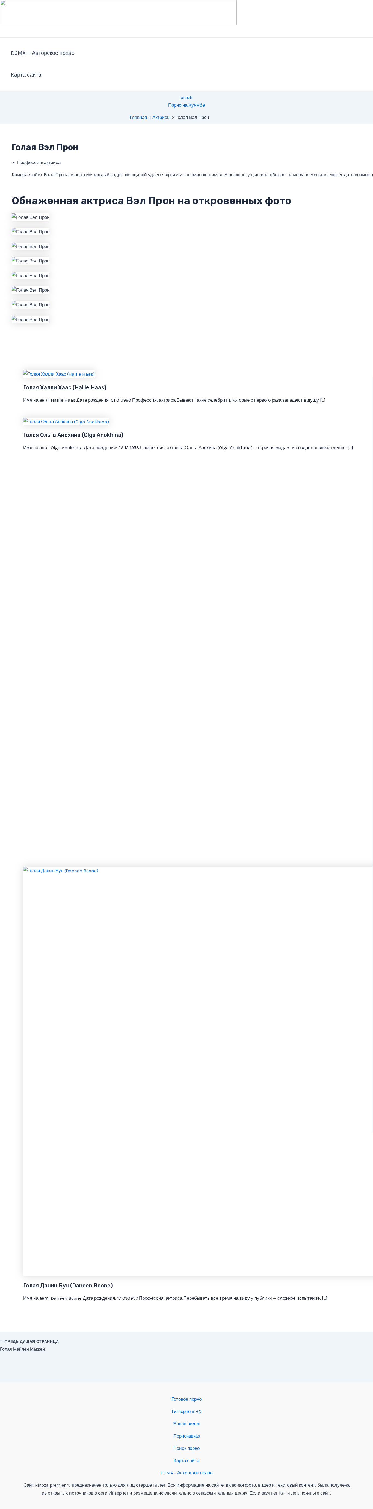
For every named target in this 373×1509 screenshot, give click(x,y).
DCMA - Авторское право (186, 1472)
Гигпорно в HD (187, 1411)
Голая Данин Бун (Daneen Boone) (68, 1285)
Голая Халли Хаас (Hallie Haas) (64, 387)
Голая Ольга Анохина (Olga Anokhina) (73, 435)
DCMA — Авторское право (43, 53)
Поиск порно (186, 1448)
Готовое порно (186, 1399)
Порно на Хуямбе (186, 105)
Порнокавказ (186, 1436)
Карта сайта (26, 75)
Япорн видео (186, 1423)
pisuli (186, 97)
